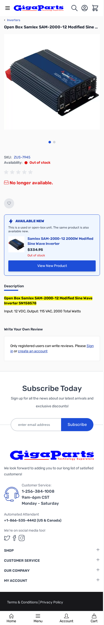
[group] (19, 172)
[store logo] (41, 8)
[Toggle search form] (74, 8)
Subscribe (77, 424)
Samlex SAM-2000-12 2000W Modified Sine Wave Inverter (60, 241)
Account (66, 621)
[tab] (14, 288)
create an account (32, 351)
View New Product (66, 267)
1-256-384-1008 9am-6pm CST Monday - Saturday (40, 497)
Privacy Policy (51, 602)
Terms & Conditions (23, 602)
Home (11, 621)
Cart (94, 621)
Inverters (12, 20)
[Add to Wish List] (9, 203)
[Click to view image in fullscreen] (52, 82)
